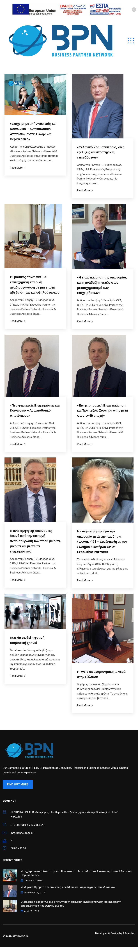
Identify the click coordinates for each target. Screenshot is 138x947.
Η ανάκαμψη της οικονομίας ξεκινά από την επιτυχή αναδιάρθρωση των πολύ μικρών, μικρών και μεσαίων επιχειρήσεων (35, 541)
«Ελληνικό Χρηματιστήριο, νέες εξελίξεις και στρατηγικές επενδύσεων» (100, 152)
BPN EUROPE (20, 935)
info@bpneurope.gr (22, 833)
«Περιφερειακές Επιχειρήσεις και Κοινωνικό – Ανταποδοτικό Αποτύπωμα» (35, 410)
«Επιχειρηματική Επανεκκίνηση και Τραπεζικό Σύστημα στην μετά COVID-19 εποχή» (102, 410)
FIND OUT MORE (17, 784)
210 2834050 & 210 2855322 (27, 824)
